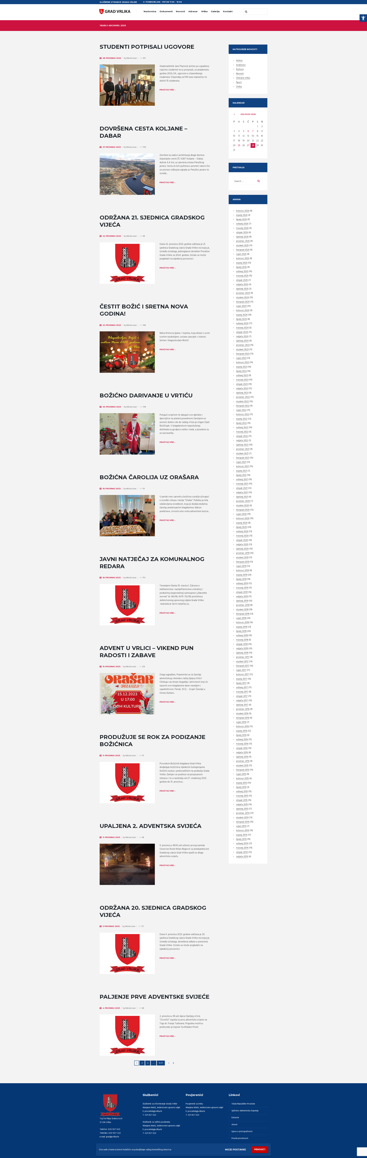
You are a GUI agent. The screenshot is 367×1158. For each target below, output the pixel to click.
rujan (241, 254)
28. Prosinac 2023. (112, 58)
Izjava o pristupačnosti (242, 1131)
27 (248, 145)
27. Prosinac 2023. (112, 147)
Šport (239, 82)
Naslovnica (150, 11)
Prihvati (259, 1149)
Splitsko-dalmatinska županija (245, 1110)
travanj (242, 228)
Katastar (235, 1117)
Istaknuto (241, 65)
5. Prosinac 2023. (111, 926)
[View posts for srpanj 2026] (234, 114)
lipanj (241, 219)
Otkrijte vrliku (243, 78)
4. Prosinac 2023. (111, 1008)
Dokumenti (166, 11)
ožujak (242, 233)
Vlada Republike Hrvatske (243, 1104)
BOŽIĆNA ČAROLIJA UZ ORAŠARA (149, 477)
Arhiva (239, 61)
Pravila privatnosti (240, 1138)
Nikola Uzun (132, 58)
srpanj (241, 215)
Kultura (240, 69)
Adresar (193, 11)
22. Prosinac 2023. (112, 236)
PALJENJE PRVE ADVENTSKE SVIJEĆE (154, 996)
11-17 (161, 1063)
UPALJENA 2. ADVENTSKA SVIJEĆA (150, 825)
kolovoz (248, 114)
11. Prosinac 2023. (111, 755)
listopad (242, 250)
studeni (242, 246)
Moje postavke (235, 1149)
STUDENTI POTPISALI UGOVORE (147, 46)
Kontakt (228, 11)
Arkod (234, 1124)
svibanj (242, 224)
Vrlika (204, 11)
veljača (242, 285)
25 (239, 145)
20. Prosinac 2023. (112, 407)
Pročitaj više (167, 90)
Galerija (215, 11)
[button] (363, 18)
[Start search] (245, 11)
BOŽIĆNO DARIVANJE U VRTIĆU (146, 395)
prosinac (243, 241)
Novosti (180, 11)
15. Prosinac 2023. (112, 666)
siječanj (242, 237)
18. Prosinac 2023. (112, 489)
